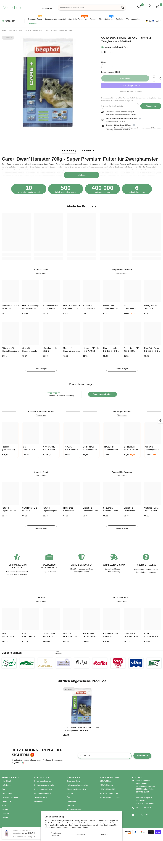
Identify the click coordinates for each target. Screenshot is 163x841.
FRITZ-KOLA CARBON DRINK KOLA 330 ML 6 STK (131, 635)
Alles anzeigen (58, 652)
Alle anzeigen (41, 415)
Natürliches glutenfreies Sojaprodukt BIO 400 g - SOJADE (70, 509)
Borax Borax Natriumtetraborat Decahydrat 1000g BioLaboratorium (91, 448)
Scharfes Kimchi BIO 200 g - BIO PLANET (90, 307)
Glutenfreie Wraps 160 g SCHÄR (152, 509)
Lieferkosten (88, 150)
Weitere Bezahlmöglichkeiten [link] (131, 91)
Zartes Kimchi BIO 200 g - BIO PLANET (131, 350)
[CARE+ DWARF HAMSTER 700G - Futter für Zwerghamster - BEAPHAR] (81, 706)
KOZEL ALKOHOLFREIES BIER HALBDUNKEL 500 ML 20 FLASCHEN (152, 635)
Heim (4, 31)
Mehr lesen (81, 175)
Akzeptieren (80, 834)
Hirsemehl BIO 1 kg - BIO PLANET (91, 349)
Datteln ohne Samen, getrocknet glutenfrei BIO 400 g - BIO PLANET (111, 307)
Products (11, 31)
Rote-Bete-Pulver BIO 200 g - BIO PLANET (151, 350)
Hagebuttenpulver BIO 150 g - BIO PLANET (110, 350)
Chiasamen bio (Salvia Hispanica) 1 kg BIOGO (9, 350)
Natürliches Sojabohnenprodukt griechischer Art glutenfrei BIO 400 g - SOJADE (51, 509)
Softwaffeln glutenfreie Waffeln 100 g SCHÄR (111, 509)
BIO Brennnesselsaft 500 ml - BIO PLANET (130, 307)
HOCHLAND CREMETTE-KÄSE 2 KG (91, 635)
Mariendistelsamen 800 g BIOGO (51, 306)
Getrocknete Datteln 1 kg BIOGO (10, 306)
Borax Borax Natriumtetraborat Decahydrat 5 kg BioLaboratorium (111, 448)
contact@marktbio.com (145, 815)
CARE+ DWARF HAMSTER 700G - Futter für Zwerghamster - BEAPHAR (81, 729)
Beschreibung (69, 150)
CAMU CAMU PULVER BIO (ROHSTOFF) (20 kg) (50, 448)
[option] (48, 82)
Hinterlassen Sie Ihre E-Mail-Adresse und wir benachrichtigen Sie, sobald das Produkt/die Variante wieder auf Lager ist (131, 99)
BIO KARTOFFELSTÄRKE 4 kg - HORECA (31, 448)
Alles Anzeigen (41, 273)
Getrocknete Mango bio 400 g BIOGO (30, 306)
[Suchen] (92, 7)
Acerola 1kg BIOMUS (27, 833)
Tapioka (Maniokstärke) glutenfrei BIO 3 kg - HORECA (9, 448)
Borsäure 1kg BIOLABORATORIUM (132, 448)
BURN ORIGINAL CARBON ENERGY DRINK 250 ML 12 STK (110, 635)
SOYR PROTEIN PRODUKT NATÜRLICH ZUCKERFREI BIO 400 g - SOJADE (30, 509)
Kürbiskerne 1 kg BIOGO (50, 349)
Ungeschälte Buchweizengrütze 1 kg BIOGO (71, 350)
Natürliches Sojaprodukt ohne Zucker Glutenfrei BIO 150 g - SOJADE (9, 509)
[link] (154, 78)
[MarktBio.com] (9, 663)
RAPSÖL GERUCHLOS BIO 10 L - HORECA (72, 448)
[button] (6, 663)
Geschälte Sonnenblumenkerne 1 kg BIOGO (30, 350)
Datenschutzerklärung (80, 827)
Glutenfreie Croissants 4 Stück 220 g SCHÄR (91, 509)
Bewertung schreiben (102, 394)
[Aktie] (159, 78)
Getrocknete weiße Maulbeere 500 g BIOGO (71, 307)
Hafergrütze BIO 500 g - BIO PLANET (151, 307)
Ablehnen (104, 834)
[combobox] (89, 7)
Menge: (104, 62)
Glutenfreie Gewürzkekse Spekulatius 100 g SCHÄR (131, 509)
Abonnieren (151, 106)
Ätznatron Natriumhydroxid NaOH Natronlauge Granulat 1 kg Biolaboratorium (152, 448)
